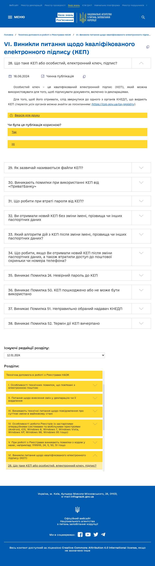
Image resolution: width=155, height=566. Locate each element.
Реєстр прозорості (55, 5)
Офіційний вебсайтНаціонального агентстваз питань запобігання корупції (77, 521)
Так (14, 132)
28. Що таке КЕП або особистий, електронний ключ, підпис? (52, 465)
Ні (13, 144)
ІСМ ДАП (87, 5)
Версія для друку (27, 115)
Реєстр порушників (133, 5)
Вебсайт (14, 5)
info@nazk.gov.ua (82, 496)
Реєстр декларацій (31, 5)
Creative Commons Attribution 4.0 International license (99, 547)
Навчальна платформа (107, 5)
